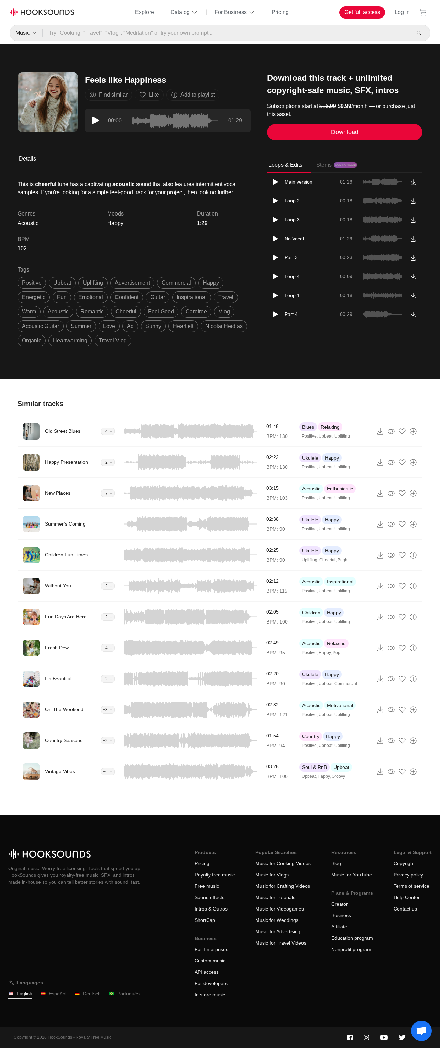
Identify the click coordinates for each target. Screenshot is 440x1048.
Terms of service (411, 886)
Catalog (180, 12)
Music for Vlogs (272, 875)
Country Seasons (63, 740)
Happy (115, 223)
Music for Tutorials (275, 897)
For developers (211, 983)
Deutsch (92, 993)
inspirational (192, 297)
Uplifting (342, 436)
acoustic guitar (40, 326)
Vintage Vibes (60, 771)
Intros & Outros (211, 909)
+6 (105, 771)
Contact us (405, 909)
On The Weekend (64, 709)
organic (31, 340)
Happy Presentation (66, 462)
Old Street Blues (62, 431)
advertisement (132, 283)
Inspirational (340, 581)
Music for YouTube (351, 875)
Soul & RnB (314, 767)
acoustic (58, 312)
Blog (336, 863)
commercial (176, 283)
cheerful (126, 312)
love (109, 326)
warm (29, 312)
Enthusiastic (340, 489)
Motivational (340, 705)
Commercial (345, 683)
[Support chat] (421, 1031)
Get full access (362, 12)
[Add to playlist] (413, 431)
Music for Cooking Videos (283, 863)
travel (225, 297)
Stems (336, 165)
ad (130, 326)
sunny (153, 326)
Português (128, 993)
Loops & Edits (285, 165)
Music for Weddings (276, 920)
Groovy (338, 776)
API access (207, 972)
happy (211, 283)
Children (311, 612)
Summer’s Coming (65, 524)
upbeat (62, 283)
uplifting (93, 283)
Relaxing (330, 427)
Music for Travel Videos (280, 943)
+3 (105, 709)
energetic (33, 297)
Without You (58, 585)
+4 (105, 431)
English (24, 993)
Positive (309, 436)
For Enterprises (211, 949)
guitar (157, 297)
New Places (57, 493)
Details (27, 159)
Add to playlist (197, 95)
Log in (402, 12)
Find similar (113, 95)
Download (345, 132)
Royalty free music (215, 875)
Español (57, 993)
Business (341, 915)
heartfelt (183, 326)
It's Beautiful (58, 678)
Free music (207, 886)
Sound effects (209, 897)
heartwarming (70, 340)
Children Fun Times (66, 555)
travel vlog (113, 340)
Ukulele (310, 458)
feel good (161, 312)
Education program (352, 938)
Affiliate (339, 926)
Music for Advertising (277, 931)
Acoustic (311, 489)
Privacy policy (408, 875)
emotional (90, 297)
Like (154, 95)
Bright (343, 560)
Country (310, 736)
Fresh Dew (57, 647)
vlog (224, 312)
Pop (336, 652)
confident (127, 297)
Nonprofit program (351, 949)
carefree (196, 312)
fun (62, 297)
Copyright (404, 863)
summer (81, 326)
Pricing (280, 12)
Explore (144, 12)
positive (32, 283)
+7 (105, 493)
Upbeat (325, 436)
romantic (92, 312)
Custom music (210, 960)
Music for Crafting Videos (282, 886)
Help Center (407, 897)
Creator (339, 904)
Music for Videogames (279, 909)
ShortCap (205, 920)
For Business (230, 12)
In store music (210, 994)
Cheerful (327, 560)
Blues (308, 427)
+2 (105, 462)
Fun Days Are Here (66, 616)
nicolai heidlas (224, 326)
